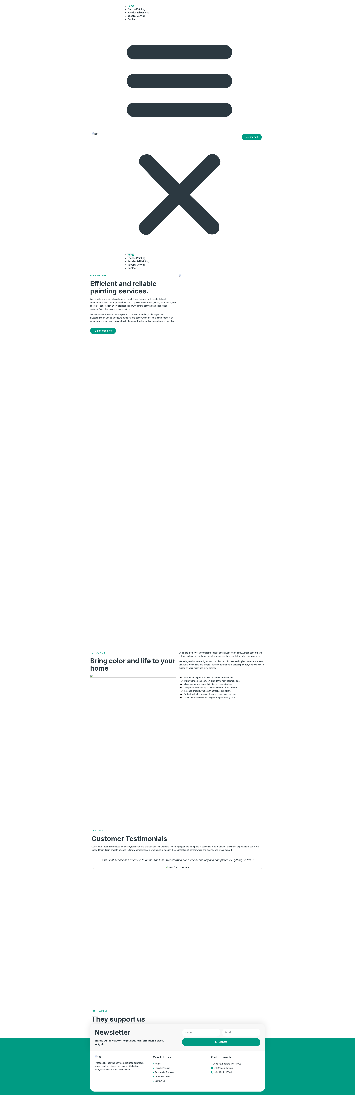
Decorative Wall (136, 265)
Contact (131, 19)
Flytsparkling (96, 317)
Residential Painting (138, 261)
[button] (179, 137)
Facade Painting (136, 258)
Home (130, 255)
